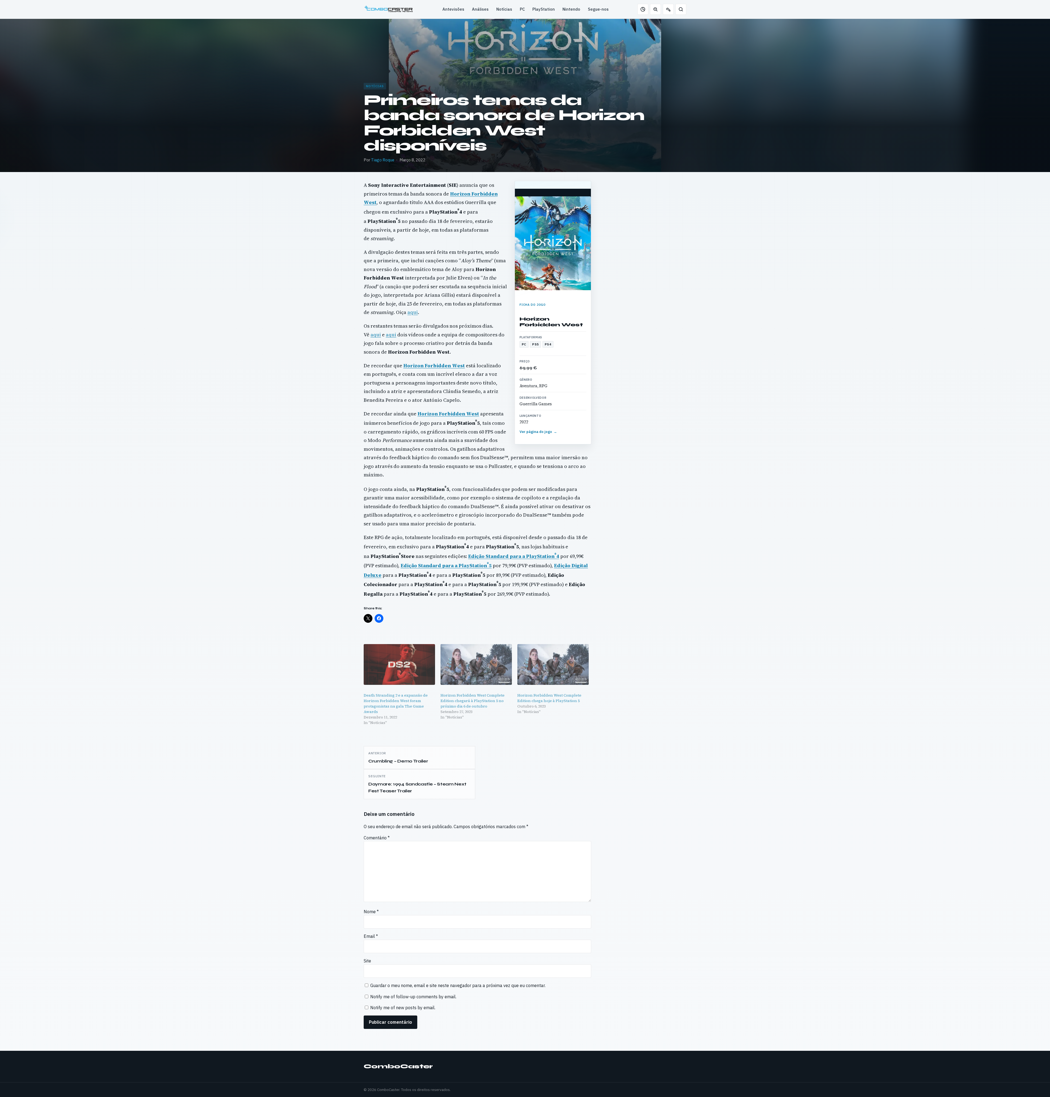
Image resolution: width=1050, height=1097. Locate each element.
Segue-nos (598, 9)
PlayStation (543, 9)
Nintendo (571, 9)
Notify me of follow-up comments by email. (413, 996)
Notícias (504, 9)
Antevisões (453, 9)
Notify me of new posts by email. (402, 1007)
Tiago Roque (382, 159)
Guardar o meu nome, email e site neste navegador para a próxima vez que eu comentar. (458, 985)
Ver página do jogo (538, 431)
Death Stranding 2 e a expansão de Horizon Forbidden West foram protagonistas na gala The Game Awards (396, 703)
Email (371, 936)
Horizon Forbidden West (551, 322)
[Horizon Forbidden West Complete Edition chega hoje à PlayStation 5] (553, 664)
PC (522, 9)
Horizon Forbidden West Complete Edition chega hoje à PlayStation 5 (549, 697)
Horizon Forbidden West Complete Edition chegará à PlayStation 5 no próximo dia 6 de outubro (472, 700)
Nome (371, 911)
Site (367, 961)
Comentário (377, 837)
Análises (480, 9)
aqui (412, 312)
